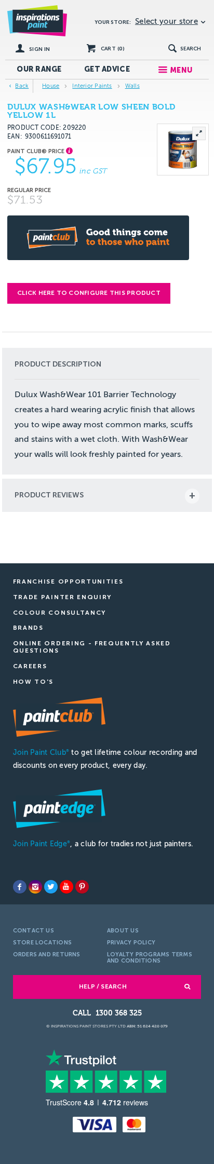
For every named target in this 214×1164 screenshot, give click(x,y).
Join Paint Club (41, 752)
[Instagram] (35, 887)
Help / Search (103, 986)
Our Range (39, 69)
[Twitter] (51, 887)
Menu (181, 70)
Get (107, 69)
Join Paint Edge (41, 844)
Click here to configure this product (88, 292)
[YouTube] (66, 887)
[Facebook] (19, 887)
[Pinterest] (82, 887)
